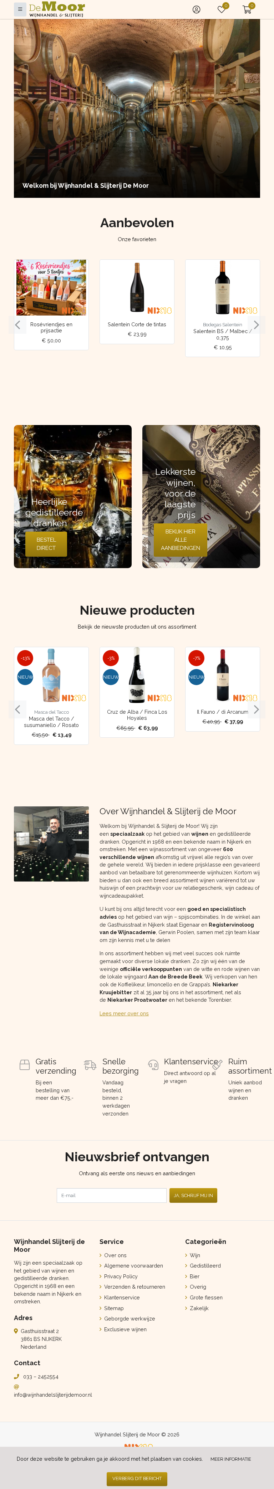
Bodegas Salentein (222, 324)
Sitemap (113, 1308)
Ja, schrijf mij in (193, 1195)
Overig (197, 1287)
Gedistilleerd (204, 1266)
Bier (193, 1276)
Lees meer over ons (124, 1013)
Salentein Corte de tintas (137, 324)
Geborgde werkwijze (129, 1318)
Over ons (115, 1255)
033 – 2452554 (41, 1376)
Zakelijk (198, 1308)
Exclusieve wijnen (125, 1329)
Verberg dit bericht (137, 1478)
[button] (247, 9)
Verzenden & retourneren (134, 1287)
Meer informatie (230, 1459)
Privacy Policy (120, 1276)
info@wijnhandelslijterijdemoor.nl (53, 1395)
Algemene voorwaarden (133, 1266)
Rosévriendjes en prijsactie (51, 327)
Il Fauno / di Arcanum (222, 712)
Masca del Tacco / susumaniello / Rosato (51, 722)
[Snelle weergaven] (78, 271)
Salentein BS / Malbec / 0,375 (222, 334)
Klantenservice (121, 1297)
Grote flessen (205, 1297)
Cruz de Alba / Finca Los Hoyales (137, 715)
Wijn (194, 1255)
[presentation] (17, 325)
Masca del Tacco (51, 712)
